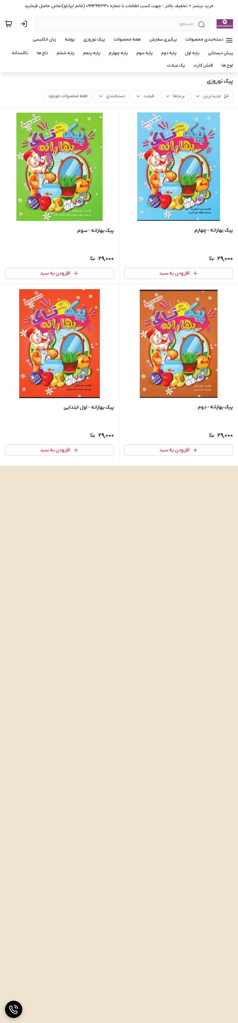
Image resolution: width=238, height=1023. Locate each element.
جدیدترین (212, 96)
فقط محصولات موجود (67, 96)
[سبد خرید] (8, 24)
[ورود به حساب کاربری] (25, 23)
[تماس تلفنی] (13, 1009)
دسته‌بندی (115, 96)
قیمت (148, 96)
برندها (178, 96)
